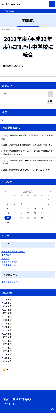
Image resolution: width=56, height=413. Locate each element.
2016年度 (7, 333)
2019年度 (7, 323)
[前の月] (5, 191)
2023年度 (7, 309)
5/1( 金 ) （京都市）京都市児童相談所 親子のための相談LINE (26, 144)
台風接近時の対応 (9, 261)
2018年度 (7, 326)
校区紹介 (5, 258)
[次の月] (50, 191)
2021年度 (7, 316)
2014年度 (7, 340)
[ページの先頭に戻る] (52, 409)
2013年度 (7, 344)
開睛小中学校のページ (11, 265)
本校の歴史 (6, 255)
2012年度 (7, 347)
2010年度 (7, 354)
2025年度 (7, 302)
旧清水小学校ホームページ (13, 251)
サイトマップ (11, 403)
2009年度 (7, 357)
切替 (50, 101)
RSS (8, 369)
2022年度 (7, 313)
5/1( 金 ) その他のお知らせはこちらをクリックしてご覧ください (26, 169)
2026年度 (7, 299)
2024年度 (7, 306)
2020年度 (7, 320)
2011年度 (7, 351)
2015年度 (7, 337)
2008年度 (7, 361)
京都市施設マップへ (10, 282)
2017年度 (7, 330)
